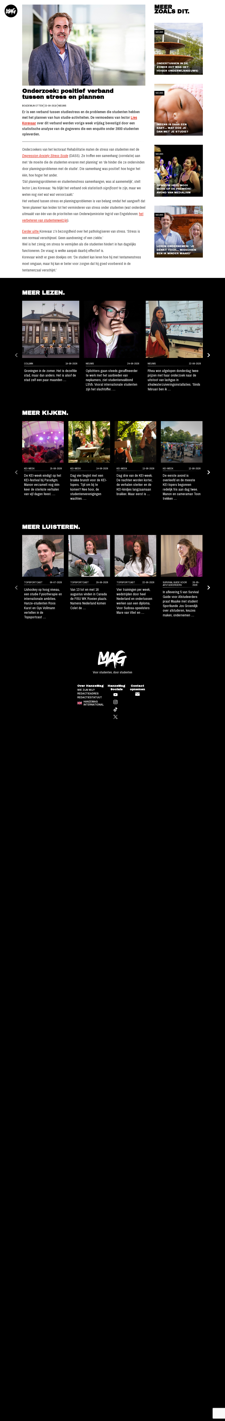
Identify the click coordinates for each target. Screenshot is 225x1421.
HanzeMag (11, 11)
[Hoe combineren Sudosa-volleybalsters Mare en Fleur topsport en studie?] (135, 556)
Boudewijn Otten (33, 105)
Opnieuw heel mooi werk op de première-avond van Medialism (174, 189)
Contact (137, 694)
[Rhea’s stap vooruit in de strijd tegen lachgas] (174, 329)
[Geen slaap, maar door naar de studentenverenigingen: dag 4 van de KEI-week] (89, 442)
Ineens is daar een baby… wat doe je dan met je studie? (172, 128)
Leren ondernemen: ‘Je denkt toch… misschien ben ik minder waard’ (176, 250)
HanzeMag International (93, 703)
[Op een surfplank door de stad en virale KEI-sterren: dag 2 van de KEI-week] (181, 442)
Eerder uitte (31, 231)
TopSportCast (33, 582)
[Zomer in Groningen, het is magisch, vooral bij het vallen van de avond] (50, 329)
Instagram (115, 702)
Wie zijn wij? (86, 689)
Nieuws (62, 105)
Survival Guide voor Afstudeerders (175, 584)
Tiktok (115, 709)
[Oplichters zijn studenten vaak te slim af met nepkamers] (112, 329)
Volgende (209, 355)
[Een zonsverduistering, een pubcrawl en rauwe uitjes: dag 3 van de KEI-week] (135, 442)
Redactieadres (88, 693)
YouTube (115, 694)
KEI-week (29, 468)
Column (28, 363)
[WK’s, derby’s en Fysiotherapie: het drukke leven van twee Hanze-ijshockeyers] (43, 556)
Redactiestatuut (89, 697)
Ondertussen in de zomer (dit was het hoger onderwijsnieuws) (177, 67)
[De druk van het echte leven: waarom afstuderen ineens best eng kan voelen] (181, 556)
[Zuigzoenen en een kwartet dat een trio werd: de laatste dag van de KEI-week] (43, 442)
